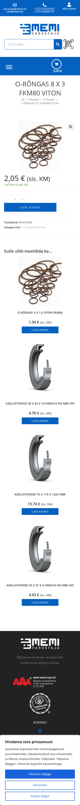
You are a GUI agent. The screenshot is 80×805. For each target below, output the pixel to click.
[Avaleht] (23, 99)
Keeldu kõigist (40, 796)
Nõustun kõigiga (40, 774)
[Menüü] (9, 67)
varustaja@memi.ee (14, 8)
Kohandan (40, 785)
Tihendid (39, 227)
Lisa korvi (30, 207)
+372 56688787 (44, 11)
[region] (40, 770)
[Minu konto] (69, 4)
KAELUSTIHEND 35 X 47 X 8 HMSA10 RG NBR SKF (40, 585)
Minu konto (69, 8)
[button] (70, 126)
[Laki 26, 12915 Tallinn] (40, 731)
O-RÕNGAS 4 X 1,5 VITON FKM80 (40, 312)
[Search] (58, 44)
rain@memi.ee (14, 11)
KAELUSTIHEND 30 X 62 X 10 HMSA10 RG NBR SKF (40, 403)
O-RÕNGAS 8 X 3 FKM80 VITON (40, 103)
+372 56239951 (44, 8)
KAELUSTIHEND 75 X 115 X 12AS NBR (40, 494)
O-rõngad (27, 227)
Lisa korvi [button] (40, 330)
